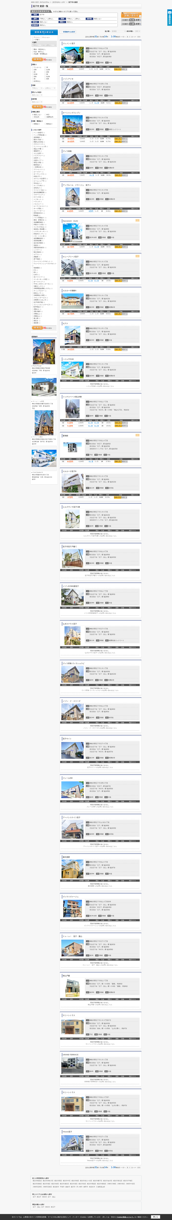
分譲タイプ (38, 160)
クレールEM (68, 778)
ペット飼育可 (39, 133)
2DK (47, 72)
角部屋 (37, 323)
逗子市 (98, 48)
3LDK (48, 76)
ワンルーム (37, 67)
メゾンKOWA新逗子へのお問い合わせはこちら (100, 613)
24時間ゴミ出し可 (41, 300)
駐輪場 (37, 215)
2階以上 (37, 309)
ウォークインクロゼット (43, 261)
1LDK (48, 70)
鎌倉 (98, 1028)
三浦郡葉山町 (100, 1187)
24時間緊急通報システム (43, 288)
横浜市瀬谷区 (64, 1184)
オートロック (39, 281)
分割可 (37, 158)
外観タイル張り (40, 224)
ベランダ (38, 201)
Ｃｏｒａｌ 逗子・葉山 (72, 936)
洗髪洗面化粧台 (40, 247)
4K (35, 79)
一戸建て (37, 39)
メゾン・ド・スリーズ (71, 701)
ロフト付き (38, 197)
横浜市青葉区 (91, 1184)
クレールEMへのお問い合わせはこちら (100, 807)
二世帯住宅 (38, 167)
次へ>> (133, 37)
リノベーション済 (41, 146)
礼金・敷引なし (39, 52)
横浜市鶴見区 (37, 1181)
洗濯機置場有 (39, 222)
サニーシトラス (69, 1015)
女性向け (38, 188)
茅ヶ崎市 (79, 1187)
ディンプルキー (40, 291)
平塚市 (62, 1187)
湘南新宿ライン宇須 (96, 449)
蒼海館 (65, 436)
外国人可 (38, 176)
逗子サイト (67, 739)
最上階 (37, 318)
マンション (46, 37)
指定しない (37, 114)
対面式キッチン (40, 234)
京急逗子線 (93, 51)
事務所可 (38, 151)
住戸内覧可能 (39, 302)
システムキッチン (41, 231)
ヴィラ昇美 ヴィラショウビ (73, 663)
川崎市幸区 (121, 1184)
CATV (37, 275)
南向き (37, 321)
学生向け (38, 183)
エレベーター (39, 211)
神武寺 (101, 410)
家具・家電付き (40, 220)
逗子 (98, 54)
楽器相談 (38, 137)
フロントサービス (41, 298)
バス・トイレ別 (40, 236)
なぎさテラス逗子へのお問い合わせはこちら (100, 653)
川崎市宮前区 (47, 1187)
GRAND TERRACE (70, 1055)
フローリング (39, 195)
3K (47, 74)
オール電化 (38, 208)
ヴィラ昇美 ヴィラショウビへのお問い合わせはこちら (100, 690)
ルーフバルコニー (41, 206)
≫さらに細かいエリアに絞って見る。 (66, 11)
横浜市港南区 (37, 1184)
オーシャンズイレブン (71, 113)
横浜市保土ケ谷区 (86, 1181)
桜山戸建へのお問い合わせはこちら (100, 1004)
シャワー (38, 250)
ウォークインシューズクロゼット (44, 264)
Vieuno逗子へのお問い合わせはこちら (100, 1160)
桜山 (101, 48)
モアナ (65, 323)
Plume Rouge (37, 366)
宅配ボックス (39, 286)
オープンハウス (40, 174)
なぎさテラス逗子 (70, 624)
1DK (35, 70)
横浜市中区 (67, 1181)
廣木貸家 (66, 857)
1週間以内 (49, 117)
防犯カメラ (38, 293)
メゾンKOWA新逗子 (71, 586)
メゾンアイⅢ (68, 79)
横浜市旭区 (46, 1184)
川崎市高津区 (37, 1187)
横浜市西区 (58, 1181)
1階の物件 (38, 311)
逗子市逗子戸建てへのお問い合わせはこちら (100, 575)
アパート (37, 37)
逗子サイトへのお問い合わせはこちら (100, 767)
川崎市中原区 (130, 1184)
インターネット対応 (41, 279)
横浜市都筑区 (101, 1184)
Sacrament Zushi (70, 221)
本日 (47, 114)
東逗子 (99, 56)
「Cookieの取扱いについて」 (125, 1217)
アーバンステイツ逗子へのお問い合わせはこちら (100, 846)
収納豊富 (38, 268)
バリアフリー (39, 155)
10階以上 (38, 314)
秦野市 (85, 1187)
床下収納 (38, 259)
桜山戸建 (66, 976)
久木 (101, 118)
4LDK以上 (37, 81)
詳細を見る (117, 69)
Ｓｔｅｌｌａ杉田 (38, 401)
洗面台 (37, 245)
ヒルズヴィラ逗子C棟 (71, 507)
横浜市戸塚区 (127, 1181)
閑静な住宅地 (39, 142)
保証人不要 (38, 149)
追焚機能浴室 (39, 238)
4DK (47, 79)
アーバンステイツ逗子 (71, 817)
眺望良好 (38, 165)
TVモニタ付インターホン (43, 284)
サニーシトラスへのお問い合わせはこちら (100, 1044)
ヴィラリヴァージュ (71, 897)
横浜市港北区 (117, 1181)
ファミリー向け (40, 190)
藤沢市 (73, 1187)
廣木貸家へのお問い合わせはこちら (100, 886)
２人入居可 (38, 153)
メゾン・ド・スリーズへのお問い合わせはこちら (100, 728)
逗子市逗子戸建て (70, 547)
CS (36, 270)
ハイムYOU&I (68, 359)
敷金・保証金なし (40, 49)
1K (47, 67)
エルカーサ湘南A (69, 291)
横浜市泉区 (82, 1184)
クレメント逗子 (69, 43)
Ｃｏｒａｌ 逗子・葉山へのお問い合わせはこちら (100, 965)
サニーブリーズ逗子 (71, 257)
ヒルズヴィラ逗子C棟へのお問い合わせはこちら (100, 536)
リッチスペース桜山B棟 (72, 397)
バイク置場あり (40, 217)
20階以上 (38, 316)
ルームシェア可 (40, 181)
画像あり (37, 124)
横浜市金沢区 (107, 1181)
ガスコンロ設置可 (41, 178)
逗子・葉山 (102, 51)
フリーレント (39, 169)
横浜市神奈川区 (48, 1181)
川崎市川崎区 (111, 1184)
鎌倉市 (67, 1187)
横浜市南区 (75, 1181)
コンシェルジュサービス (43, 304)
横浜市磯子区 (97, 1181)
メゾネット (38, 199)
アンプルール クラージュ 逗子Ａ (77, 185)
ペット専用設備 (40, 135)
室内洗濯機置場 (40, 192)
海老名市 (92, 1187)
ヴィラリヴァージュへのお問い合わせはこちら (100, 925)
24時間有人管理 (40, 295)
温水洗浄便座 (39, 243)
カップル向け (39, 185)
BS (36, 272)
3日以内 (36, 117)
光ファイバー (39, 277)
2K (35, 72)
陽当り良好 (38, 139)
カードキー (38, 172)
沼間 (101, 84)
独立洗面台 (38, 252)
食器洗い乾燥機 (40, 229)
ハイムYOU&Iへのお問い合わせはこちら (100, 386)
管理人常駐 (38, 162)
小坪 (101, 328)
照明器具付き (39, 213)
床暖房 (37, 257)
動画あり (49, 124)
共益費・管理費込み (40, 54)
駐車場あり (38, 307)
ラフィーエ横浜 (38, 437)
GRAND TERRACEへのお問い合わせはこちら (100, 1082)
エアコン (38, 254)
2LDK (35, 74)
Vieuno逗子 (67, 1132)
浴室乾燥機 (38, 240)
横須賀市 (56, 1187)
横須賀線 (93, 54)
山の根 (102, 822)
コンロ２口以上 (40, 227)
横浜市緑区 (55, 1184)
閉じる (155, 1217)
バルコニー (38, 204)
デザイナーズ (39, 144)
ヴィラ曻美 (67, 151)
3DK (35, 76)
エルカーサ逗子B (69, 471)
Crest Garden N (38, 472)
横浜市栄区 (74, 1184)
